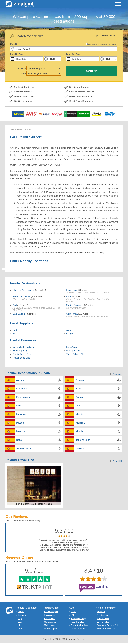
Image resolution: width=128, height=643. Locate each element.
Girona (79, 397)
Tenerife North (83, 440)
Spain (20, 622)
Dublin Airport (50, 615)
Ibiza (68, 296)
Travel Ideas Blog (21, 357)
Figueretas (71, 290)
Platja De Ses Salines (23, 290)
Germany (22, 615)
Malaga (20, 422)
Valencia (80, 448)
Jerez (79, 405)
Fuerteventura (23, 397)
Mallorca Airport (51, 625)
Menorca (20, 431)
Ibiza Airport (72, 347)
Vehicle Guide (103, 618)
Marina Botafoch (74, 305)
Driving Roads (73, 350)
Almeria (80, 380)
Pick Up (14, 44)
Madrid (79, 414)
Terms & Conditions (106, 629)
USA (20, 629)
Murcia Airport (50, 629)
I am (23, 73)
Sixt (14, 333)
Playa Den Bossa (21, 296)
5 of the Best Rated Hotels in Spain (34, 503)
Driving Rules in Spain (23, 347)
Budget (69, 333)
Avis (68, 330)
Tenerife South (23, 448)
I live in (22, 68)
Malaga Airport (50, 622)
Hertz (15, 330)
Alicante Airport (51, 611)
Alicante (20, 380)
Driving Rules (103, 622)
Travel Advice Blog (75, 354)
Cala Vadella (18, 313)
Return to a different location (102, 44)
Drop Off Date (73, 54)
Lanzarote (21, 414)
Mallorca (80, 422)
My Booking (102, 615)
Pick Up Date (17, 54)
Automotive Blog (78, 618)
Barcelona (21, 388)
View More (117, 374)
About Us (101, 611)
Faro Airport (49, 618)
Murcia (79, 431)
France (21, 611)
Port (14, 305)
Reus (19, 440)
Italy (20, 618)
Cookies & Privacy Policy (108, 625)
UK (19, 625)
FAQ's (73, 615)
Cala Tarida (72, 313)
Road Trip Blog (19, 350)
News (73, 611)
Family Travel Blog (21, 354)
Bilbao (79, 388)
